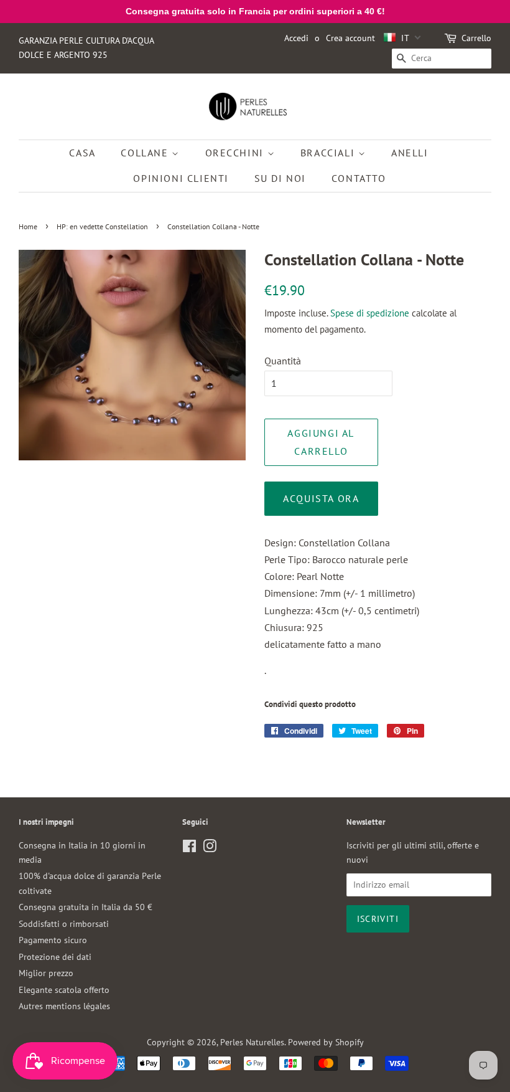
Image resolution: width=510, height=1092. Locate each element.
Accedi (296, 38)
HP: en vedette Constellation (102, 226)
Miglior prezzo (46, 973)
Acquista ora (321, 498)
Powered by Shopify (326, 1042)
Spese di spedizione (369, 313)
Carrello (476, 38)
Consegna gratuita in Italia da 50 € (85, 907)
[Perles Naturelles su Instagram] (209, 848)
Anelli (410, 152)
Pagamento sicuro (53, 940)
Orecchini (236, 152)
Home (28, 226)
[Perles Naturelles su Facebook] (189, 848)
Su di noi (280, 178)
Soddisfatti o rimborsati (64, 923)
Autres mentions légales (64, 1006)
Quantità (282, 360)
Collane (146, 152)
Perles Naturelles (252, 1042)
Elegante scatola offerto (64, 989)
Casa (82, 152)
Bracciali (329, 152)
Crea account (350, 38)
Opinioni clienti (181, 178)
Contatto (359, 178)
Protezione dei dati (55, 956)
